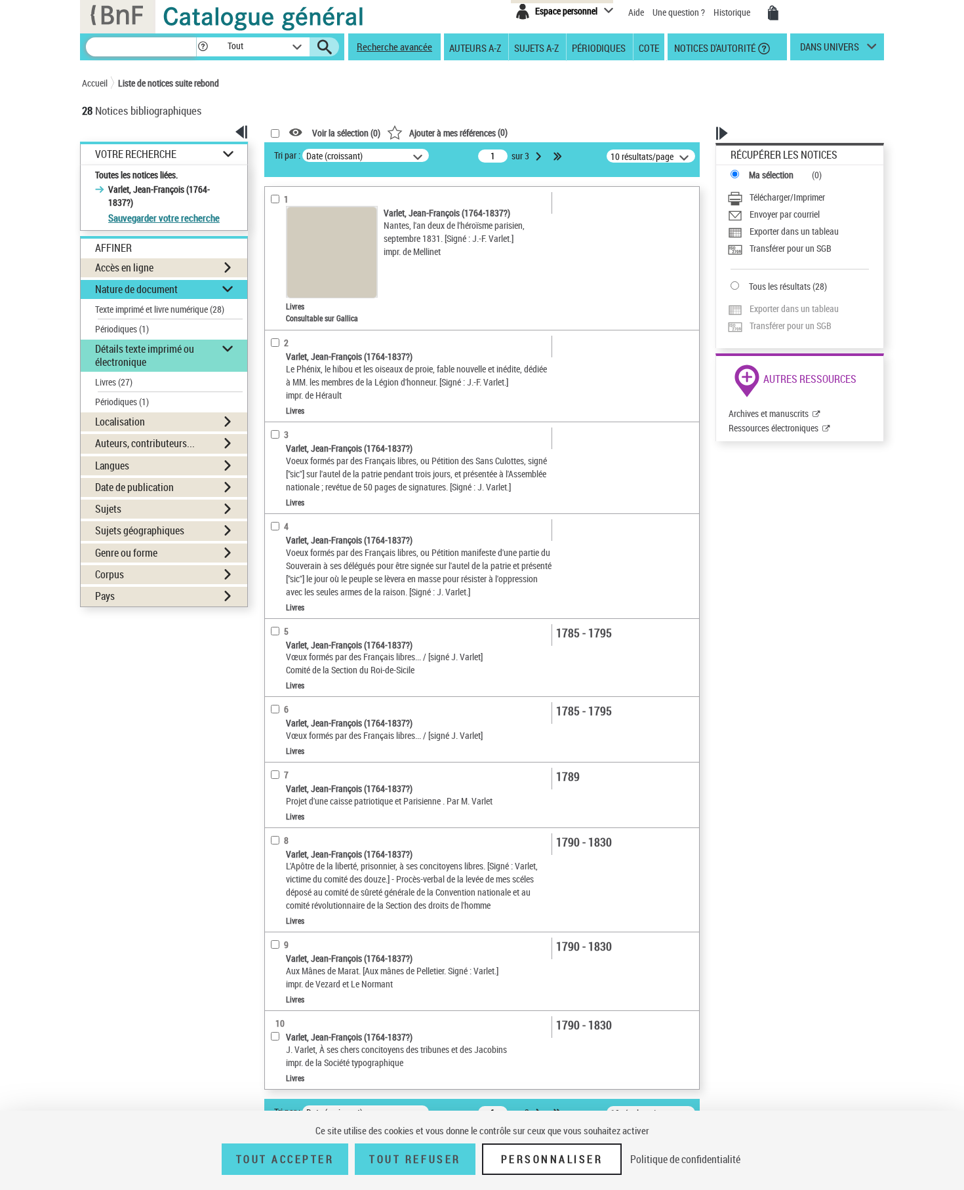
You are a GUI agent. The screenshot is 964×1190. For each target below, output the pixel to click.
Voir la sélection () (346, 133)
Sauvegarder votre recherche (164, 217)
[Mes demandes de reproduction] (773, 13)
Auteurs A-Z (475, 47)
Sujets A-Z (536, 47)
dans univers (829, 50)
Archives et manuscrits (769, 413)
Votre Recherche (135, 154)
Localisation (120, 421)
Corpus (109, 574)
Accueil (95, 83)
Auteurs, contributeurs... (145, 443)
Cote (649, 47)
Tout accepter (285, 1159)
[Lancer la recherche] (324, 47)
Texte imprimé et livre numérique (159, 309)
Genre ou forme (126, 552)
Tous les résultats (780, 286)
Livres (113, 382)
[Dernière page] (558, 156)
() (458, 132)
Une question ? (680, 12)
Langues (112, 465)
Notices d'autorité (713, 47)
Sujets (108, 509)
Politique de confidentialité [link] (685, 1159)
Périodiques (599, 47)
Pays (105, 596)
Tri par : (287, 155)
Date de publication (134, 487)
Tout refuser (414, 1159)
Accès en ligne (124, 267)
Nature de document (136, 289)
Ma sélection (771, 175)
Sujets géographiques (139, 530)
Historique (732, 12)
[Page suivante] (539, 156)
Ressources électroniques (773, 428)
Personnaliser (552, 1159)
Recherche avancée (394, 46)
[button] (203, 46)
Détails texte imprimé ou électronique (144, 355)
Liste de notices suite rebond (168, 83)
